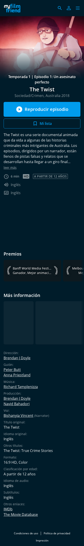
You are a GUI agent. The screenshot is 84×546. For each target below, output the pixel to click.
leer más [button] (10, 167)
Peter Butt (12, 369)
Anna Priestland (17, 375)
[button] (77, 8)
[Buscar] (59, 8)
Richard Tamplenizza (21, 386)
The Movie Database (21, 514)
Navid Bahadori (17, 403)
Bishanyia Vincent (18, 415)
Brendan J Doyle (17, 357)
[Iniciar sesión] (68, 8)
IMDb (8, 509)
